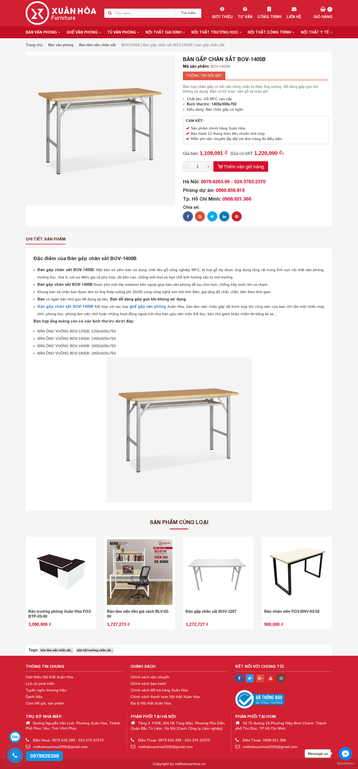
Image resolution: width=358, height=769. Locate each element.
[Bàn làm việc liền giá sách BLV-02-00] (139, 572)
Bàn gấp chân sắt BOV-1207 (211, 611)
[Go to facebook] (345, 753)
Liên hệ (294, 16)
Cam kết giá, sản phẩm (45, 703)
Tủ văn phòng (122, 32)
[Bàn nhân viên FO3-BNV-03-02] (297, 572)
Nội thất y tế (315, 32)
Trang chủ (34, 45)
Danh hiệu (34, 697)
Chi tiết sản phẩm (46, 238)
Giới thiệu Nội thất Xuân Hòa (49, 677)
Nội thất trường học (215, 32)
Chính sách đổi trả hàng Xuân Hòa (159, 690)
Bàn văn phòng (42, 32)
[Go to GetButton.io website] (345, 763)
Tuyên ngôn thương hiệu (46, 690)
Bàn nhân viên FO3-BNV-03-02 (291, 611)
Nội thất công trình (270, 32)
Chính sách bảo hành (148, 683)
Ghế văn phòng (83, 32)
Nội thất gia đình (164, 32)
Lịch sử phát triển (40, 683)
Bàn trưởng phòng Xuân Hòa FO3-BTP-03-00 (60, 614)
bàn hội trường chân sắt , (94, 650)
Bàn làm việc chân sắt (97, 45)
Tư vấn (245, 16)
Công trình (269, 16)
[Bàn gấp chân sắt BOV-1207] (218, 572)
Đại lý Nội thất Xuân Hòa (151, 703)
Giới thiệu (222, 16)
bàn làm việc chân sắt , (56, 650)
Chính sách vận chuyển (150, 677)
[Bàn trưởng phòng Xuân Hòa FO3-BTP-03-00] (61, 572)
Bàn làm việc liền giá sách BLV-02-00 (138, 614)
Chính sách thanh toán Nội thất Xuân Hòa (165, 697)
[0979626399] (14, 754)
